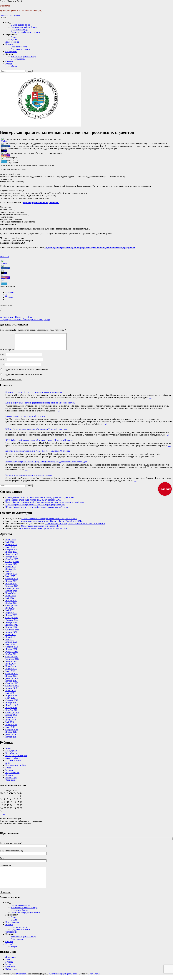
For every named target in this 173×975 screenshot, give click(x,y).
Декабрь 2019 (11, 678)
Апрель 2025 (11, 574)
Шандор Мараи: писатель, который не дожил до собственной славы (36, 507)
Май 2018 (9, 722)
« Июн (3, 814)
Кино (7, 763)
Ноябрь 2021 (11, 627)
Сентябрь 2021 (12, 630)
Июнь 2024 (10, 595)
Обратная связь (18, 59)
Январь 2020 (11, 676)
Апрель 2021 (11, 642)
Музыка (9, 770)
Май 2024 (9, 598)
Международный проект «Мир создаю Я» (40, 526)
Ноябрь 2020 (11, 654)
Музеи (8, 768)
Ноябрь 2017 (11, 737)
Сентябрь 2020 (12, 659)
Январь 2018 (11, 732)
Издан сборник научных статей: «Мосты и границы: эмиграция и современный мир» (44, 502)
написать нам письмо (10, 15)
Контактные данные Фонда (23, 56)
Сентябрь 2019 (12, 686)
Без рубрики (11, 751)
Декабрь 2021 (11, 625)
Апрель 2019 (11, 695)
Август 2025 (11, 564)
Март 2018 (10, 727)
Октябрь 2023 (11, 605)
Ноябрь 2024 (11, 583)
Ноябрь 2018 (11, 707)
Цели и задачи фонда (20, 25)
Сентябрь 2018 (12, 712)
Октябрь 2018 (11, 710)
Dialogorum (5, 6)
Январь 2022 (11, 622)
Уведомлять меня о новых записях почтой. (22, 374)
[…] (150, 397)
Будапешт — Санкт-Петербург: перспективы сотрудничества (33, 392)
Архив (14, 39)
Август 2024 (11, 591)
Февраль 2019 (11, 700)
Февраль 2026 (11, 549)
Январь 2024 (11, 600)
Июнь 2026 (10, 540)
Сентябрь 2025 (12, 561)
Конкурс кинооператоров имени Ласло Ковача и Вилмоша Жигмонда (37, 451)
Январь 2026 (11, 552)
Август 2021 (11, 632)
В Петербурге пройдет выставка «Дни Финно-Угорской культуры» (36, 429)
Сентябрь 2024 (12, 588)
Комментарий (7, 349)
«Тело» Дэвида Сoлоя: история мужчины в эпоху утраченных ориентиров (39, 497)
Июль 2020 (10, 664)
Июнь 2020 (10, 666)
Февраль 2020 (11, 673)
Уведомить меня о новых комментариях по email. (25, 369)
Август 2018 (11, 715)
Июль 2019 (10, 690)
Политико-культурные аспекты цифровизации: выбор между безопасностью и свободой (46, 462)
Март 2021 (10, 644)
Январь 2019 (11, 703)
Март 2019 (10, 698)
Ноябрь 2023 (11, 603)
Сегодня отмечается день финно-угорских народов (28, 475)
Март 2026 (10, 547)
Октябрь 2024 (11, 586)
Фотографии (11, 51)
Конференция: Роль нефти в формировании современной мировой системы (40, 403)
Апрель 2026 (11, 544)
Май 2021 (9, 639)
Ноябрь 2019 (11, 681)
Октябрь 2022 (11, 617)
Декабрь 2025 (11, 554)
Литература (10, 957)
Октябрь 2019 (11, 683)
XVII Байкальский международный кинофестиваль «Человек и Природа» (39, 440)
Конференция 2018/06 (15, 765)
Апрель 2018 (11, 724)
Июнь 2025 (10, 569)
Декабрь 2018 (11, 705)
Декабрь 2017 (11, 734)
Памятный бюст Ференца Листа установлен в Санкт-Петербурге (75, 523)
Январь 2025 (11, 581)
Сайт (2, 364)
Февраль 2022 (11, 620)
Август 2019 (11, 688)
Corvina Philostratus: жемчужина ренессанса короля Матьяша (49, 518)
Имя (3, 354)
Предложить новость (20, 49)
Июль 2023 (10, 608)
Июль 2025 (10, 566)
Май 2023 (9, 610)
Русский (9, 64)
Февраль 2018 (11, 729)
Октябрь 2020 (11, 656)
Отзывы (9, 61)
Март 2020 (10, 671)
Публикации (11, 777)
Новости (9, 44)
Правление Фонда (19, 30)
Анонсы (14, 37)
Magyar (14, 66)
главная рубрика (13, 758)
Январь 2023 (11, 615)
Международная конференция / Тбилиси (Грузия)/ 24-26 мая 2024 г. (52, 521)
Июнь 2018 (10, 720)
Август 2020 (11, 661)
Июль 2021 (10, 634)
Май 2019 (9, 693)
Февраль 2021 (11, 647)
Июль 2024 (10, 593)
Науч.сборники (12, 42)
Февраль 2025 (11, 578)
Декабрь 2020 (11, 651)
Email (3, 359)
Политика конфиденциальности (25, 32)
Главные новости (19, 47)
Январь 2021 (11, 649)
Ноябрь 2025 (11, 557)
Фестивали (10, 780)
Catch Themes (94, 974)
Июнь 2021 (10, 637)
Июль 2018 (10, 717)
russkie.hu (4, 256)
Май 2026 (9, 542)
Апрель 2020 (11, 668)
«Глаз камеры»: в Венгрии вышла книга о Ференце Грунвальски (35, 505)
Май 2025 (9, 571)
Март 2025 (10, 576)
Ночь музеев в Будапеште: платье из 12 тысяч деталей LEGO (33, 500)
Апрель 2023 (11, 613)
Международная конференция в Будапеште (25, 416)
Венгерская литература (16, 755)
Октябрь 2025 (11, 559)
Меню (3, 18)
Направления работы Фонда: (24, 27)
